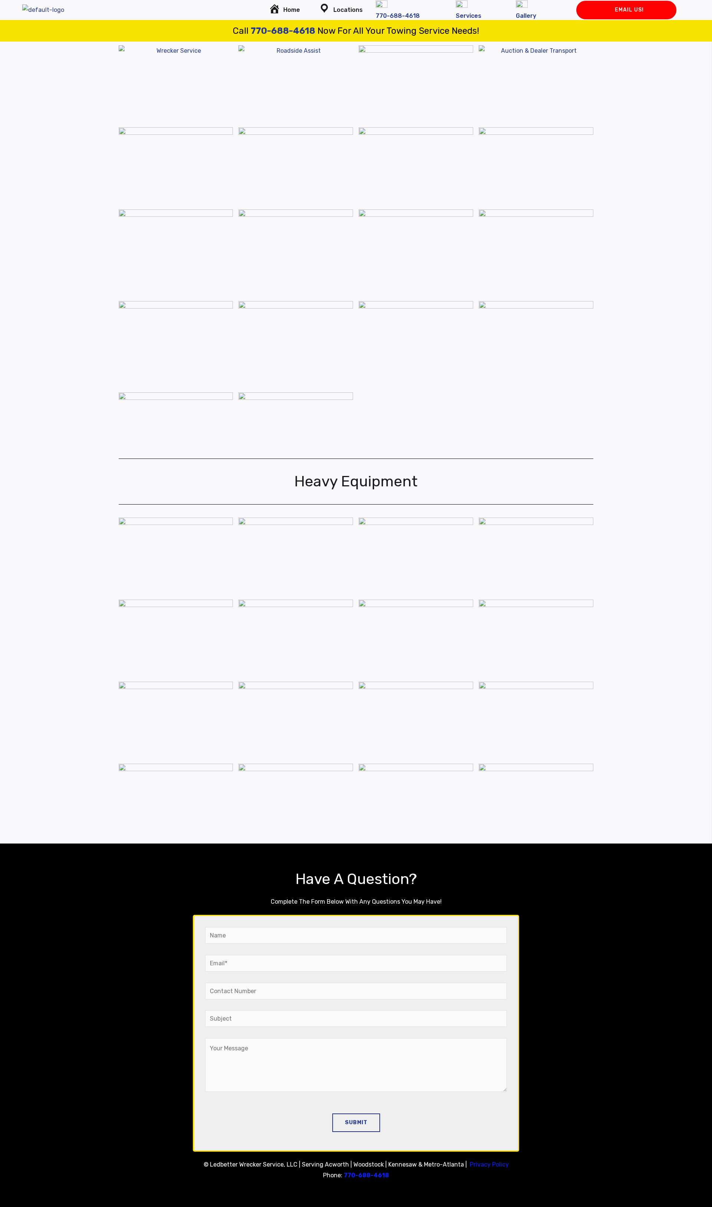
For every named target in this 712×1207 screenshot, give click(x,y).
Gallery (526, 15)
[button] (342, 10)
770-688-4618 (398, 15)
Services (468, 15)
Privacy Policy (489, 1164)
